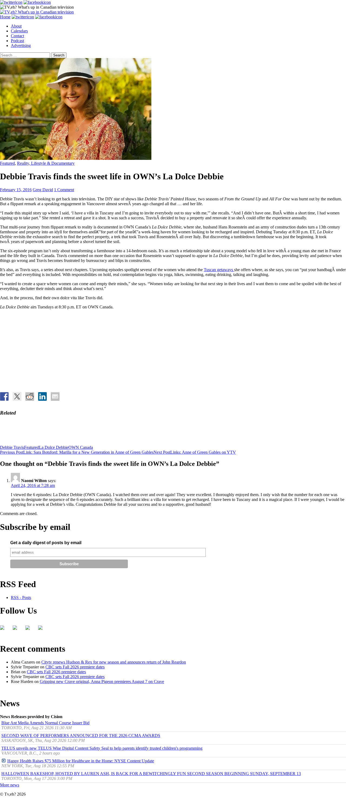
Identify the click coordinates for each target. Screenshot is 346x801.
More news (9, 785)
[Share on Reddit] (29, 396)
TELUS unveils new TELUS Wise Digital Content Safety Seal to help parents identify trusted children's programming (101, 748)
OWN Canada (80, 447)
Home (5, 17)
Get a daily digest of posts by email (45, 542)
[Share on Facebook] (4, 396)
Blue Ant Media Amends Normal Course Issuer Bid (45, 723)
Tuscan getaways (219, 269)
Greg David (43, 189)
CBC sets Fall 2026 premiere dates (75, 667)
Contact (17, 35)
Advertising (21, 45)
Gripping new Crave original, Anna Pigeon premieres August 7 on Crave (102, 681)
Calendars (19, 31)
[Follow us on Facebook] (4, 629)
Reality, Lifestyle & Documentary (46, 163)
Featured (7, 163)
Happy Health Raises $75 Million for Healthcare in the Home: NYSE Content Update (80, 761)
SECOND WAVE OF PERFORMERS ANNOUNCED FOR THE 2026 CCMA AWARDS (80, 735)
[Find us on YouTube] (29, 629)
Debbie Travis (12, 447)
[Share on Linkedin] (42, 396)
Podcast (17, 40)
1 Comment (64, 189)
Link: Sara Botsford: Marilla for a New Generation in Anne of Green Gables (77, 452)
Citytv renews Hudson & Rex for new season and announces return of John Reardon (113, 662)
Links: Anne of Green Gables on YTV (195, 452)
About (16, 26)
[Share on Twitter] (17, 396)
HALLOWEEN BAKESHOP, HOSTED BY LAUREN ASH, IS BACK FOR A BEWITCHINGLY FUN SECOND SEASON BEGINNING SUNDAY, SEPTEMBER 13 (151, 773)
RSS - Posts (21, 597)
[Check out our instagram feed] (42, 629)
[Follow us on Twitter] (17, 629)
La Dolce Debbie (53, 447)
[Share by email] (55, 396)
